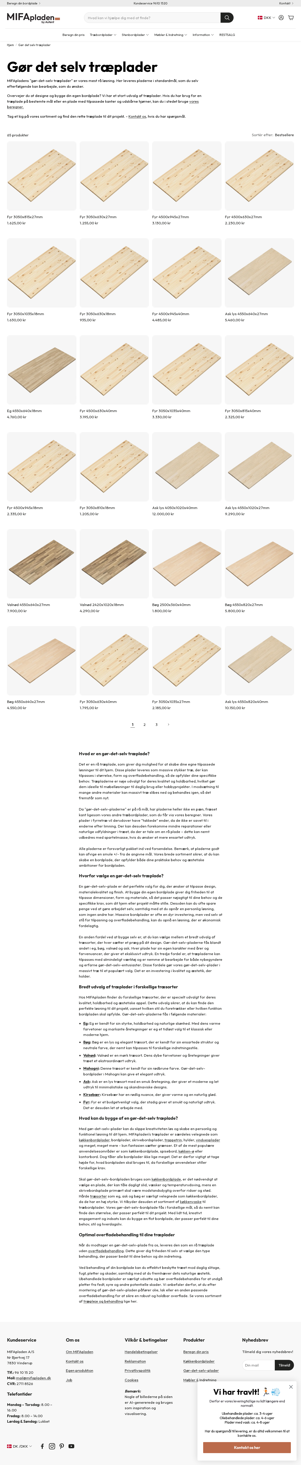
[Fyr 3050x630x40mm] (114, 661)
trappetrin (173, 1140)
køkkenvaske (191, 1201)
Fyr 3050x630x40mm (98, 701)
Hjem (10, 45)
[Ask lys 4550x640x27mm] (259, 273)
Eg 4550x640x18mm (24, 410)
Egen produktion (79, 1370)
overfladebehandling (106, 1250)
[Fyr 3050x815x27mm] (41, 176)
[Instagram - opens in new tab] (52, 1446)
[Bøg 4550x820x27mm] (259, 564)
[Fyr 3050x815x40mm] (259, 370)
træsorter (98, 1196)
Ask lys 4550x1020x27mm (247, 507)
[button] (159, 18)
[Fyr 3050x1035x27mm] (186, 661)
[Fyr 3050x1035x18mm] (41, 273)
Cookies (131, 1380)
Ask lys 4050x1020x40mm (174, 507)
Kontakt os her (247, 1447)
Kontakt (284, 3)
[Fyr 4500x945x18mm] (41, 467)
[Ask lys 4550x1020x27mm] (259, 467)
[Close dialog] (291, 1387)
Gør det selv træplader (34, 45)
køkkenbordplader (94, 1140)
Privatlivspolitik (137, 1370)
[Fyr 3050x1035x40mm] (186, 370)
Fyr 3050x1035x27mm (171, 701)
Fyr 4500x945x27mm (170, 216)
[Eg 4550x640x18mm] (41, 370)
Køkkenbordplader (199, 1361)
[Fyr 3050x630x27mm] (114, 176)
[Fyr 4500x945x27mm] (186, 176)
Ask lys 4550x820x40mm (246, 701)
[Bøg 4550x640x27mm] (41, 661)
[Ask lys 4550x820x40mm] (259, 661)
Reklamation (135, 1361)
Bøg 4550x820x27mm (244, 604)
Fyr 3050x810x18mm (97, 507)
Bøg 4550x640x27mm (26, 701)
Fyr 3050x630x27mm (98, 216)
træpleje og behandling (103, 1301)
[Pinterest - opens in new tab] (62, 1446)
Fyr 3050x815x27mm (25, 216)
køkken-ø (186, 1151)
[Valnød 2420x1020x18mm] (114, 564)
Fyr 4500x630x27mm (243, 216)
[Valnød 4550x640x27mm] (41, 564)
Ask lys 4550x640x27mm (246, 313)
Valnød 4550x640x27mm (28, 604)
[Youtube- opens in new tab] (71, 1446)
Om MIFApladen (79, 1351)
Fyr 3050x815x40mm (243, 410)
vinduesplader (208, 1140)
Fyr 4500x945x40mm (170, 313)
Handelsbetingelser (141, 1351)
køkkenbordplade (166, 1179)
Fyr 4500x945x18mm (25, 507)
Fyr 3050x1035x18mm (25, 313)
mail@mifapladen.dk (33, 1378)
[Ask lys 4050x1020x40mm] (186, 467)
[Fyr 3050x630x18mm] (114, 273)
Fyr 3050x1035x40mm (171, 410)
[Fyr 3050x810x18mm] (114, 467)
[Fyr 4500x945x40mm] (186, 273)
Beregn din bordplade (22, 3)
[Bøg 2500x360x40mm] (186, 564)
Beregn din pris (196, 1351)
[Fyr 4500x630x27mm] (259, 176)
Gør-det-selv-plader (201, 1370)
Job (69, 1380)
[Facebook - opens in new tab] (42, 1446)
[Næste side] (168, 724)
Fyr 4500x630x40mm (98, 410)
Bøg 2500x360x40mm (171, 604)
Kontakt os (137, 116)
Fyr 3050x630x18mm (98, 313)
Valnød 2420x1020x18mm (102, 604)
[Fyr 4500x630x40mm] (114, 370)
